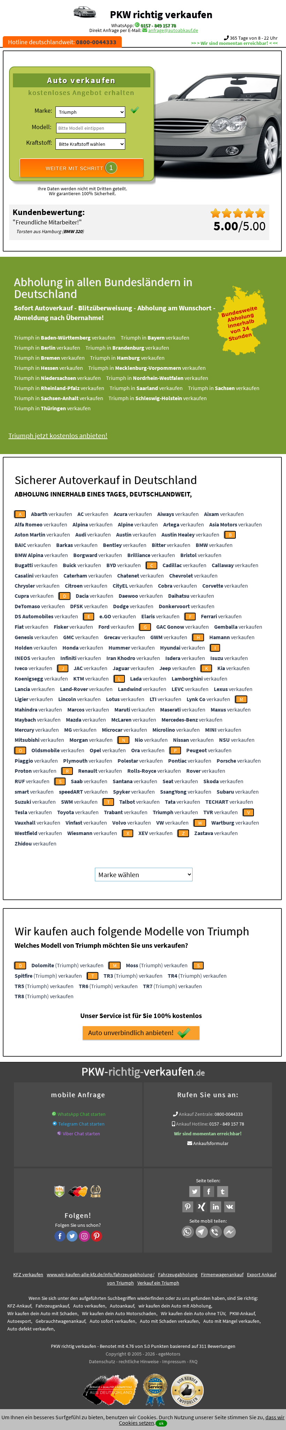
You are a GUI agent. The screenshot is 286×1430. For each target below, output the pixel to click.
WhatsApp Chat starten (82, 1114)
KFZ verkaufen (28, 1274)
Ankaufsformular (210, 1143)
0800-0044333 (228, 1114)
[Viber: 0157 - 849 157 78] (59, 1133)
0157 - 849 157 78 (158, 25)
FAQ (193, 1361)
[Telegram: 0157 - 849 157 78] (54, 1124)
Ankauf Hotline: (192, 1124)
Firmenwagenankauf (222, 1274)
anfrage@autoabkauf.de (173, 30)
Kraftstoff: (39, 142)
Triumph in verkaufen (64, 337)
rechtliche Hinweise (139, 1361)
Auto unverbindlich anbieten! (131, 1032)
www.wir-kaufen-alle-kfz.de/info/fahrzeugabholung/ (101, 1274)
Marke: (43, 110)
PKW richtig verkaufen (161, 14)
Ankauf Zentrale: (196, 1114)
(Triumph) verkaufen (67, 965)
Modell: (41, 127)
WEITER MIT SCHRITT (79, 168)
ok (161, 1423)
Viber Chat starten (81, 1133)
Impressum (174, 1361)
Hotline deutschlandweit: (62, 42)
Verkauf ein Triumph (158, 1283)
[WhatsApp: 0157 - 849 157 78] (137, 25)
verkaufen (51, 513)
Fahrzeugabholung (177, 1274)
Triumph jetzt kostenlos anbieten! (57, 435)
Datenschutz (102, 1361)
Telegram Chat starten (81, 1124)
